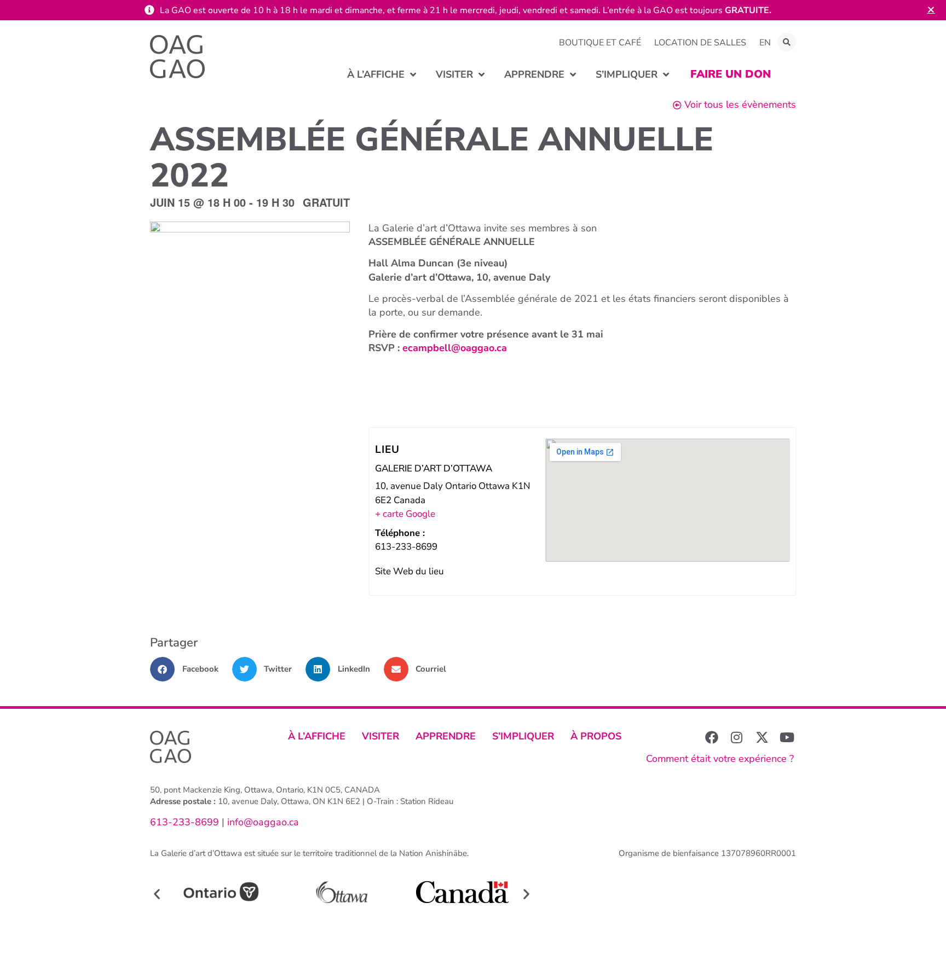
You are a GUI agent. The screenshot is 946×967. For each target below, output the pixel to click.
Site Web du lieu (409, 571)
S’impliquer (523, 736)
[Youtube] (787, 737)
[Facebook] (711, 737)
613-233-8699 (184, 822)
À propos (595, 736)
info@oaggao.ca (261, 822)
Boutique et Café (600, 42)
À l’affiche (316, 736)
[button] (786, 42)
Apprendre (446, 736)
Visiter (380, 736)
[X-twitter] (762, 737)
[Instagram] (736, 737)
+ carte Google (405, 514)
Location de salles (700, 42)
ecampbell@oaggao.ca (454, 347)
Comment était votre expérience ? (720, 758)
